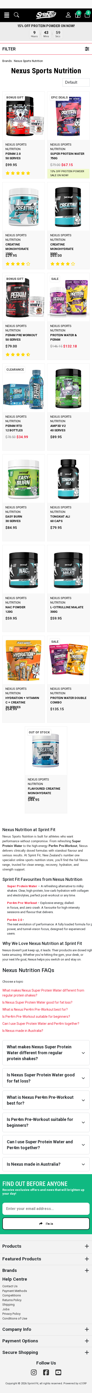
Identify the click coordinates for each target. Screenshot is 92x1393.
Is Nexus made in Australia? (22, 1031)
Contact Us (9, 1286)
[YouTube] (58, 1373)
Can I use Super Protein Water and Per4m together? (40, 1023)
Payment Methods (14, 1291)
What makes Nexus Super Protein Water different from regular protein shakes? (43, 993)
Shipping (8, 1304)
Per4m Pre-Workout (22, 903)
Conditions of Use (14, 1318)
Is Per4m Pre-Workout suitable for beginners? (36, 1016)
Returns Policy (11, 1300)
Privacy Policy (11, 1313)
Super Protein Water (22, 886)
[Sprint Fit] (46, 15)
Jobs (5, 1309)
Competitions (11, 1295)
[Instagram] (35, 1373)
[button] (6, 15)
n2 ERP (83, 1383)
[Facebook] (47, 1373)
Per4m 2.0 (14, 920)
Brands (7, 61)
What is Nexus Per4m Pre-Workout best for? (35, 1009)
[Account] (68, 15)
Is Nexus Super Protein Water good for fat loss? (37, 1002)
